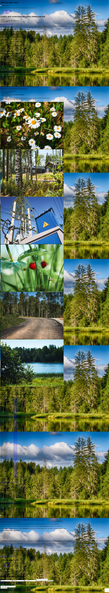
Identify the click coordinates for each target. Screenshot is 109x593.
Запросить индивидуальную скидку (8, 555)
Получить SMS (4, 588)
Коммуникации (6, 12)
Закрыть (2, 573)
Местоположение (7, 10)
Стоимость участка (7, 11)
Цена (4, 564)
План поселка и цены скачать (7, 24)
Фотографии (5, 13)
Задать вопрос (4, 101)
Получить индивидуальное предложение (9, 481)
